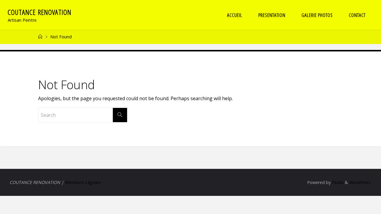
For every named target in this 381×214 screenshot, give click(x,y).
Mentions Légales (82, 182)
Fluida (337, 182)
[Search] (120, 115)
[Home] (40, 37)
